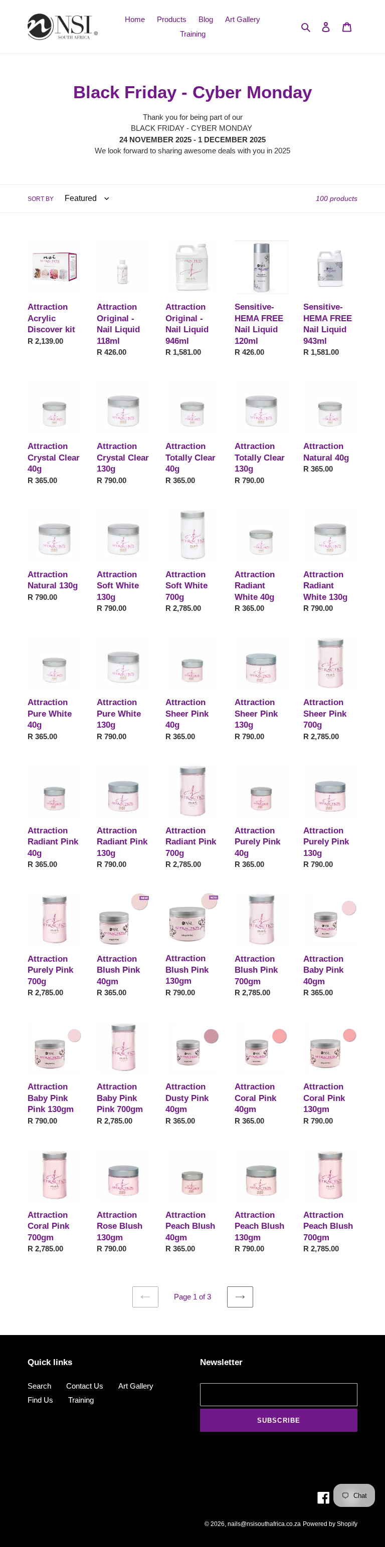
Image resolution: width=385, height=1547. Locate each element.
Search (39, 1386)
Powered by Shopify (330, 1523)
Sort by (41, 198)
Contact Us (84, 1386)
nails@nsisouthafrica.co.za (264, 1523)
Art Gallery (135, 1386)
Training (81, 1400)
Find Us (40, 1400)
